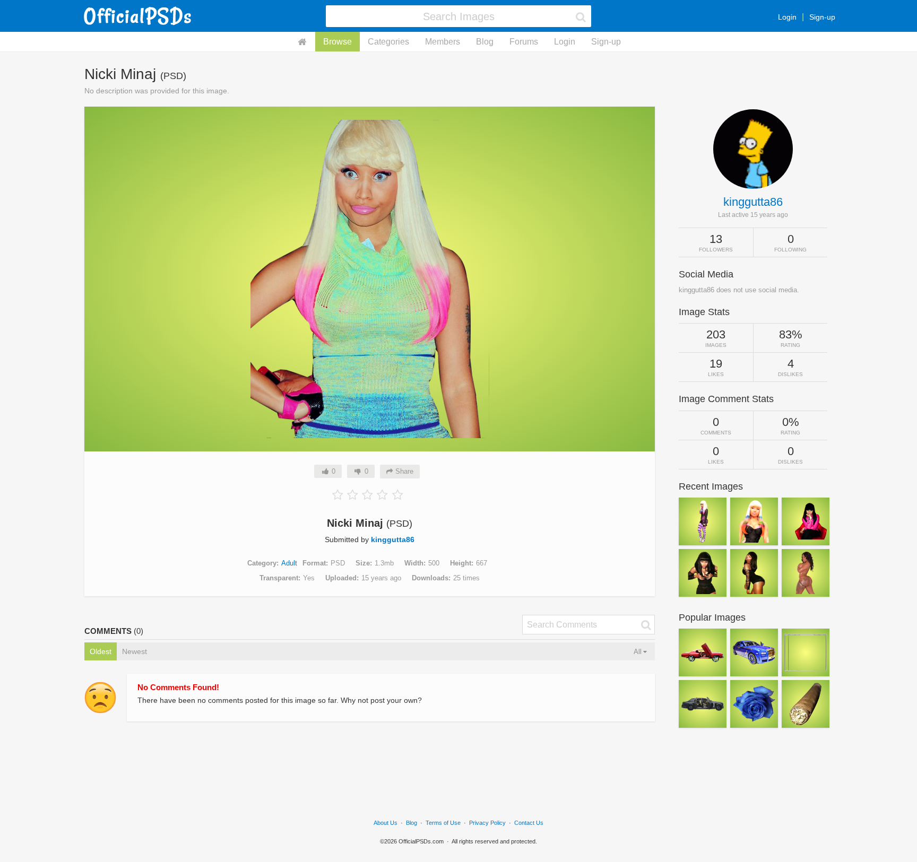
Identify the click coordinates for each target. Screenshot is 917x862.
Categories (388, 41)
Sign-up (822, 17)
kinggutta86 (392, 539)
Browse (337, 41)
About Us (385, 823)
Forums (523, 41)
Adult (289, 563)
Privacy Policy (487, 823)
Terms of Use (443, 823)
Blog (485, 41)
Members (442, 41)
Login (787, 17)
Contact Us (528, 823)
